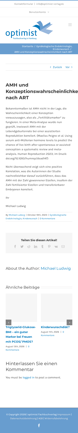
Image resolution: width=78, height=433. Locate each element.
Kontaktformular (23, 3)
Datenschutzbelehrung (23, 418)
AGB (40, 418)
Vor (67, 67)
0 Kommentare (47, 218)
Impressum (63, 414)
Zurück (57, 67)
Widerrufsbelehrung (56, 418)
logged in (28, 377)
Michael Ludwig (17, 215)
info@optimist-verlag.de (50, 3)
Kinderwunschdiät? (55, 327)
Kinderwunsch (30, 218)
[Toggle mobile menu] (70, 25)
